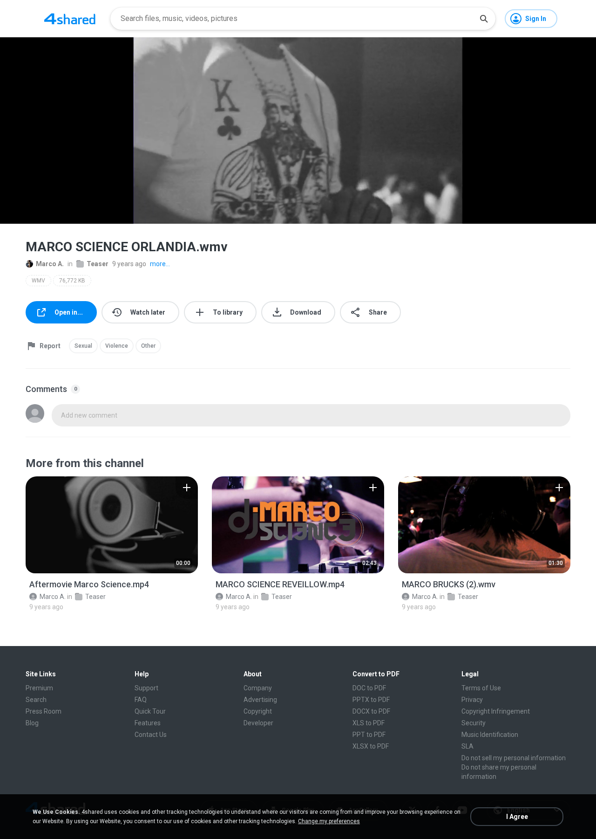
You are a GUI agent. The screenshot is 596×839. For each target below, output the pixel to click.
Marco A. (50, 264)
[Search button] (484, 18)
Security (473, 723)
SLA (467, 746)
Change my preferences (329, 821)
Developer (258, 723)
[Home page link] (69, 18)
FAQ (141, 699)
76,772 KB (72, 280)
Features (148, 723)
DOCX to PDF (371, 711)
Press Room (43, 711)
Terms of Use (481, 688)
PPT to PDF (369, 734)
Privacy (472, 699)
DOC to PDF (369, 688)
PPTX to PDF (371, 699)
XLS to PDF (368, 723)
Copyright (258, 711)
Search (36, 699)
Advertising (260, 699)
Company (258, 688)
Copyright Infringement (495, 711)
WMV (38, 280)
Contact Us (151, 734)
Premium (39, 688)
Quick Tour (150, 711)
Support (146, 688)
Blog (32, 723)
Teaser (97, 264)
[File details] (112, 524)
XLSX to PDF (370, 746)
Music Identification (489, 734)
